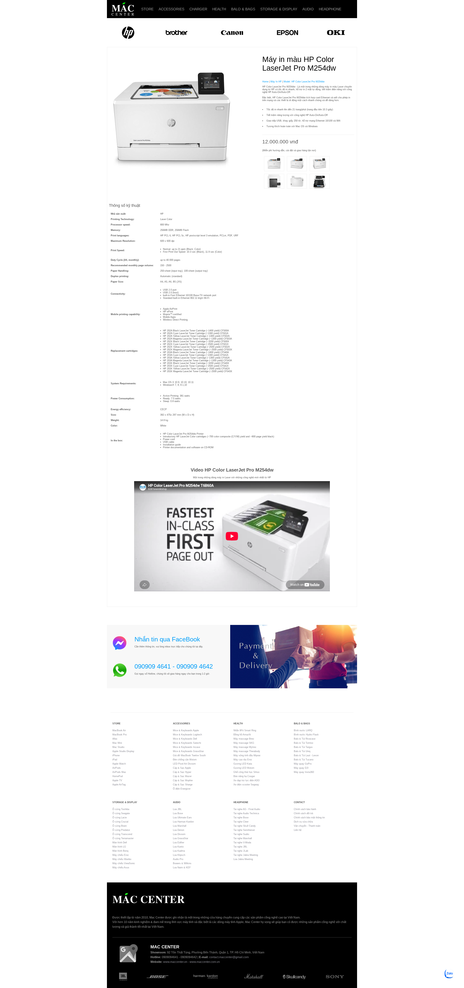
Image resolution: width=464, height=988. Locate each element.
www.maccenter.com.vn (205, 961)
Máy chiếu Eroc (120, 855)
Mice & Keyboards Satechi (187, 743)
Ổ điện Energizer (181, 788)
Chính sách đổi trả (303, 813)
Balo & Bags (243, 9)
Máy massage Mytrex (244, 747)
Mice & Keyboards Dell (185, 738)
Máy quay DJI (301, 768)
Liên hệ (297, 830)
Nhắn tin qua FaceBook (167, 639)
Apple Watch (119, 763)
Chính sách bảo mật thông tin (309, 817)
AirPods (116, 768)
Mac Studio (118, 747)
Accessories (171, 9)
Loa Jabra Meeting (243, 859)
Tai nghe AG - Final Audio (246, 809)
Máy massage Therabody (246, 751)
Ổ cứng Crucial (120, 821)
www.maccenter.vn (175, 961)
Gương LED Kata (242, 763)
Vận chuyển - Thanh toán (307, 825)
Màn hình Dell (119, 842)
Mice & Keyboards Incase (186, 747)
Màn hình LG (119, 846)
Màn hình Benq (120, 850)
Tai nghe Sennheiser (244, 830)
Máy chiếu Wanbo (121, 859)
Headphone (330, 9)
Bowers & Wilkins (182, 863)
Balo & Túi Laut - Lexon (306, 755)
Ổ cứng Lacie (119, 817)
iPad (114, 759)
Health (219, 9)
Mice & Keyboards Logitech (187, 734)
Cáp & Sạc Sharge (182, 784)
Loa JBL (177, 809)
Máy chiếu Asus (120, 867)
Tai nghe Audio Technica (246, 813)
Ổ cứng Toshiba (120, 809)
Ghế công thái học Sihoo (246, 772)
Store (147, 9)
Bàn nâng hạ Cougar (244, 776)
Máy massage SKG (243, 743)
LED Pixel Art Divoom (184, 763)
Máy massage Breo (243, 738)
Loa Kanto (178, 846)
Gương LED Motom (243, 768)
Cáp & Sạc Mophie (183, 780)
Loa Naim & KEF (182, 867)
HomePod (117, 776)
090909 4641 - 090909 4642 (173, 666)
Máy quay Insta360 (304, 772)
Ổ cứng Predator (121, 830)
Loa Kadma (179, 850)
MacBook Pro (119, 734)
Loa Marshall (179, 825)
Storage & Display (278, 9)
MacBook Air (119, 730)
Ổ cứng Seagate (121, 813)
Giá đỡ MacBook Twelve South (189, 755)
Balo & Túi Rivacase (304, 738)
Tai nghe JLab (240, 850)
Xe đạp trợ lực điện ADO (246, 780)
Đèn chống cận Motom (185, 759)
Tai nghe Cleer (240, 821)
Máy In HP (276, 81)
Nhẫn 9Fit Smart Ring (244, 730)
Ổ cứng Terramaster (123, 838)
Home (265, 81)
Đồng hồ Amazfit (242, 734)
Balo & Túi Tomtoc (303, 743)
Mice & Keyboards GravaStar (188, 751)
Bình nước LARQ (303, 730)
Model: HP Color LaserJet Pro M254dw (304, 81)
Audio (308, 9)
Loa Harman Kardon (183, 821)
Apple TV (117, 780)
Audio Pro (178, 859)
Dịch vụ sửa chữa (303, 821)
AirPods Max (119, 772)
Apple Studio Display (123, 751)
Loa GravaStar (180, 838)
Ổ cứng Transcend (122, 834)
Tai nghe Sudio (241, 834)
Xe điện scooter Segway (246, 784)
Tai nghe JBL (240, 846)
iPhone (116, 755)
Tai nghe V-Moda (242, 842)
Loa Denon (178, 830)
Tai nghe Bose (240, 817)
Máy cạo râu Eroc (242, 759)
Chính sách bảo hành (305, 809)
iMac (114, 738)
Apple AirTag (119, 784)
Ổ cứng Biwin (119, 825)
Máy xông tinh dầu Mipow (246, 755)
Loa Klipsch (179, 855)
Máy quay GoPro (303, 763)
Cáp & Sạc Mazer (182, 776)
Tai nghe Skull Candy (244, 825)
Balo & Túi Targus (303, 747)
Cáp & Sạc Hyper (182, 772)
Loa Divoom (179, 834)
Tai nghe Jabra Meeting (245, 855)
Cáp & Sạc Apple (182, 768)
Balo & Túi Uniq (302, 751)
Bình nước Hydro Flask (306, 734)
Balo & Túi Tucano (303, 759)
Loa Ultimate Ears (182, 817)
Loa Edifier (178, 842)
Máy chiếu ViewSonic (123, 863)
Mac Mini (117, 743)
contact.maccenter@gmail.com (229, 957)
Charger (198, 9)
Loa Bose (178, 813)
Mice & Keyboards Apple (186, 730)
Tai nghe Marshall (242, 838)
